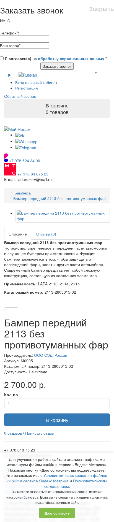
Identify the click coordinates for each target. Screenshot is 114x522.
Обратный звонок (20, 96)
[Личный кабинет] (95, 72)
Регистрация (26, 88)
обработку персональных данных (71, 58)
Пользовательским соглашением (75, 483)
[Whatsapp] (26, 141)
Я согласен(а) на (55, 58)
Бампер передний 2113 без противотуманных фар (59, 198)
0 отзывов (13, 433)
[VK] (19, 134)
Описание (18, 234)
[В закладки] (7, 309)
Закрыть (101, 8)
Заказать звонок (57, 66)
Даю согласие (57, 513)
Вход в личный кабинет (36, 82)
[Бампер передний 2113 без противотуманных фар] (62, 216)
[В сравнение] (14, 309)
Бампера (22, 193)
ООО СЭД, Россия (50, 355)
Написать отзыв (39, 433)
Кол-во (11, 394)
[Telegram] (25, 147)
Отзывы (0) (46, 234)
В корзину (57, 419)
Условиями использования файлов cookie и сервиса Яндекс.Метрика (57, 477)
